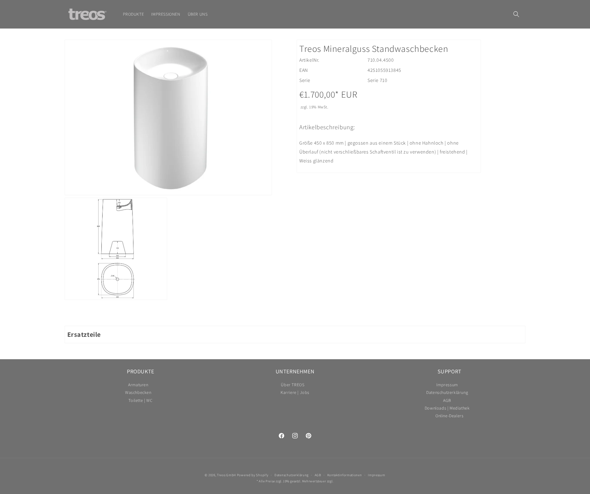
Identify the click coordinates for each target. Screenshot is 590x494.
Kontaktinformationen (344, 475)
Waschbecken (138, 392)
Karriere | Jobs (295, 392)
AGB (447, 400)
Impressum (447, 385)
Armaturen (138, 385)
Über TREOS (292, 385)
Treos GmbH (226, 475)
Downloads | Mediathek (447, 408)
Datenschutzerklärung (447, 392)
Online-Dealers (449, 415)
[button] (516, 14)
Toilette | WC (140, 400)
